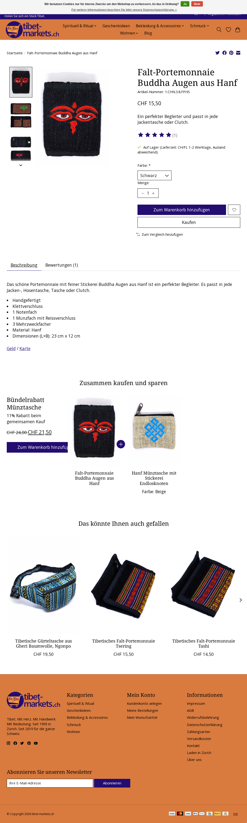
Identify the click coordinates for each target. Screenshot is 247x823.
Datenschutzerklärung (204, 724)
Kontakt (193, 745)
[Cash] (225, 814)
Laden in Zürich (199, 752)
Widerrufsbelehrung (203, 717)
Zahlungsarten (198, 731)
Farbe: (144, 165)
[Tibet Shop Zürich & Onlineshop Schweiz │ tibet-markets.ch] (32, 29)
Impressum (196, 703)
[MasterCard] (180, 814)
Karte (25, 348)
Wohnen (73, 731)
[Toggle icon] (218, 29)
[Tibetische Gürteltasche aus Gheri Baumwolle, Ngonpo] (43, 585)
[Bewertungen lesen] (155, 135)
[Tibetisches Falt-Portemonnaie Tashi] (203, 585)
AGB (190, 710)
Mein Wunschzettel (142, 717)
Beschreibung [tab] (24, 265)
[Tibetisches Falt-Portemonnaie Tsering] (123, 585)
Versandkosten (199, 738)
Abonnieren (112, 783)
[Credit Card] (209, 814)
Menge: (143, 182)
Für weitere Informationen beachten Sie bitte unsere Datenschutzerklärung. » (124, 10)
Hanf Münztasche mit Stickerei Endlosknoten (154, 478)
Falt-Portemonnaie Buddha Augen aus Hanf (94, 478)
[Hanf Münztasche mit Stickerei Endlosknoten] (153, 431)
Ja (185, 4)
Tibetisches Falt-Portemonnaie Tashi (203, 643)
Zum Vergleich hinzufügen (162, 234)
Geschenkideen (116, 25)
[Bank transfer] (172, 814)
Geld (11, 348)
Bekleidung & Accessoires (87, 717)
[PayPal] (217, 814)
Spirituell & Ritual (80, 703)
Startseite (15, 52)
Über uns (194, 759)
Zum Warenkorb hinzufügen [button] (45, 447)
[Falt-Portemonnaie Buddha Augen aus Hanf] (94, 431)
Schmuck (74, 724)
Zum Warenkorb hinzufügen (181, 210)
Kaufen (189, 222)
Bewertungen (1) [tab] (61, 265)
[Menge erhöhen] (153, 193)
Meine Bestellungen (142, 710)
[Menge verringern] (142, 193)
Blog (148, 33)
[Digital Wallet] (199, 814)
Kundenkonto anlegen (144, 703)
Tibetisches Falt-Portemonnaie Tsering (123, 643)
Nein (197, 4)
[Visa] (188, 814)
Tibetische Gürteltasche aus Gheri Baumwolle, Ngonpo (43, 643)
